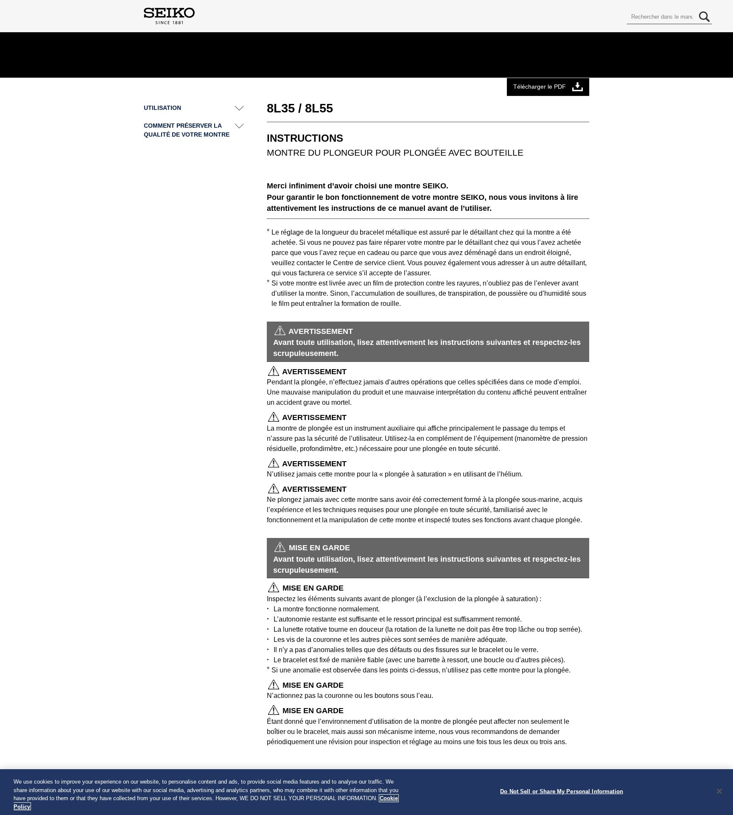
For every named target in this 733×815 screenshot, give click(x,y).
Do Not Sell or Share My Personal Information (561, 791)
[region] (366, 792)
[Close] (719, 791)
